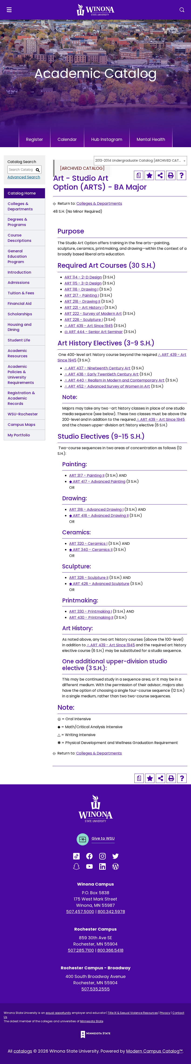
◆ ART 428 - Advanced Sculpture (99, 583)
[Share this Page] (160, 175)
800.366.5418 (110, 950)
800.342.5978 (111, 911)
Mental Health (151, 139)
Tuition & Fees (21, 293)
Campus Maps (21, 424)
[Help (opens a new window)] (181, 175)
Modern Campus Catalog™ (154, 1051)
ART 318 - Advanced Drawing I (96, 509)
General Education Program (17, 256)
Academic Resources (17, 353)
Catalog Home (22, 193)
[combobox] (140, 160)
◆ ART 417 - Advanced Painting (97, 481)
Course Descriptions (19, 238)
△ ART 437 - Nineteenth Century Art (97, 368)
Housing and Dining (19, 327)
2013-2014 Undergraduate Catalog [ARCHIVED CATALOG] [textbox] (138, 160)
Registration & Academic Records (21, 398)
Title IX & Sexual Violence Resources (133, 1013)
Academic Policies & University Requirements (21, 374)
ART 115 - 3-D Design (83, 283)
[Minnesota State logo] (95, 1034)
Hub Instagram (106, 139)
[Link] (79, 856)
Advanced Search (23, 177)
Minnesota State (91, 1021)
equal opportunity (58, 1013)
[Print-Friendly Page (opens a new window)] (170, 175)
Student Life (19, 340)
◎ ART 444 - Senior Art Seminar (94, 331)
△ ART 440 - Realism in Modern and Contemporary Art (114, 380)
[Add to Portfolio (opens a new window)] (149, 175)
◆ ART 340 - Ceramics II (91, 549)
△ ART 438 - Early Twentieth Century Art (102, 374)
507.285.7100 (81, 950)
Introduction (19, 272)
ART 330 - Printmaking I (90, 611)
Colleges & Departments (20, 206)
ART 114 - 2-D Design (83, 277)
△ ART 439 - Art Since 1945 (89, 325)
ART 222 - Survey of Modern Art (93, 313)
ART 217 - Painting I (82, 295)
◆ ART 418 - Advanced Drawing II (99, 515)
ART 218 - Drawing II (82, 301)
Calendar (67, 139)
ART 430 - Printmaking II (91, 617)
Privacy (165, 1013)
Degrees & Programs (17, 222)
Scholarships (20, 314)
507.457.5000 (80, 911)
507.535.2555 (95, 989)
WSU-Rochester (23, 414)
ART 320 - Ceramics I (88, 543)
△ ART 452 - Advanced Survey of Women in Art (107, 386)
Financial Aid (19, 303)
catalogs (23, 1051)
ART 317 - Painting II (86, 475)
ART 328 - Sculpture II (88, 577)
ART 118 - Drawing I (81, 289)
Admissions (19, 282)
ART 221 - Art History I (84, 307)
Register (34, 139)
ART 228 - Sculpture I (84, 319)
